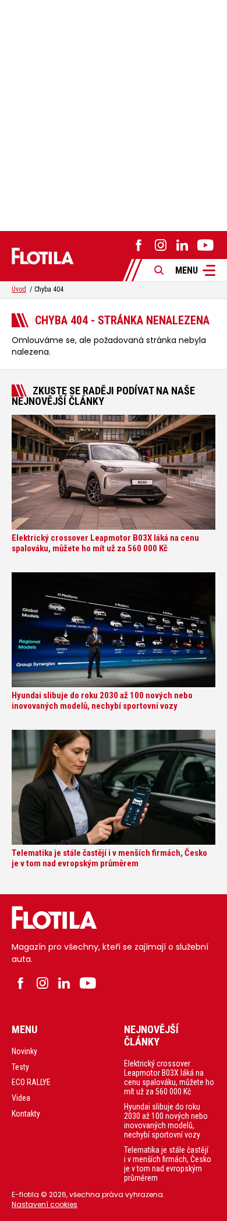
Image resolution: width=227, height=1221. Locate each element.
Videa (21, 1098)
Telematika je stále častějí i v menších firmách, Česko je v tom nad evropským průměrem (167, 1163)
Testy (20, 1067)
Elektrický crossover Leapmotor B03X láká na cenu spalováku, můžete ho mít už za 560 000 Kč (169, 1077)
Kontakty (26, 1113)
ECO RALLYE (31, 1082)
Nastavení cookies (44, 1204)
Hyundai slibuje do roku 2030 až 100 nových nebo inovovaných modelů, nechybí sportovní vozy (166, 1120)
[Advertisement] (113, 114)
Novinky (24, 1051)
